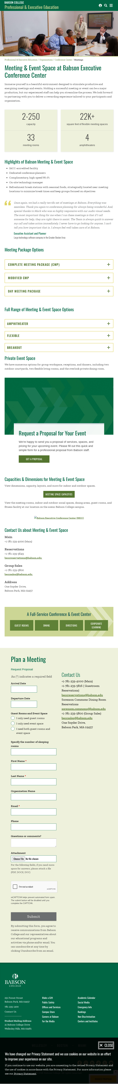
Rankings (82, 1012)
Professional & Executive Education (32, 7)
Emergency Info (85, 1007)
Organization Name (23, 791)
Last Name (17, 776)
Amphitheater (28, 323)
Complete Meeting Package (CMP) (44, 264)
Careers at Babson (50, 1016)
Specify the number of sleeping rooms (30, 744)
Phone (15, 821)
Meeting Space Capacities (58, 494)
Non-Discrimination (86, 1016)
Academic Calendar (86, 998)
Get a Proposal (34, 459)
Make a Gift (47, 998)
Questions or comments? (26, 836)
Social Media (84, 1002)
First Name (18, 761)
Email (14, 806)
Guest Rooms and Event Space (29, 713)
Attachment (18, 853)
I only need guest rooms (30, 718)
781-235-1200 (12, 1006)
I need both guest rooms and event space (33, 731)
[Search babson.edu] (105, 5)
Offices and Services (51, 1007)
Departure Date (20, 698)
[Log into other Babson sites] (100, 5)
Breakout (25, 347)
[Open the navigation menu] (111, 5)
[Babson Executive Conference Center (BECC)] (59, 517)
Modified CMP (29, 277)
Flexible (24, 335)
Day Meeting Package (35, 291)
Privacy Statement (24, 1073)
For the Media (48, 1021)
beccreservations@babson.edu (23, 558)
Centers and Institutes (88, 1021)
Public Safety (48, 1002)
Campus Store (48, 1012)
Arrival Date (18, 683)
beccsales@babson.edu (19, 574)
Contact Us (10, 1011)
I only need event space (29, 723)
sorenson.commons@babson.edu (84, 709)
